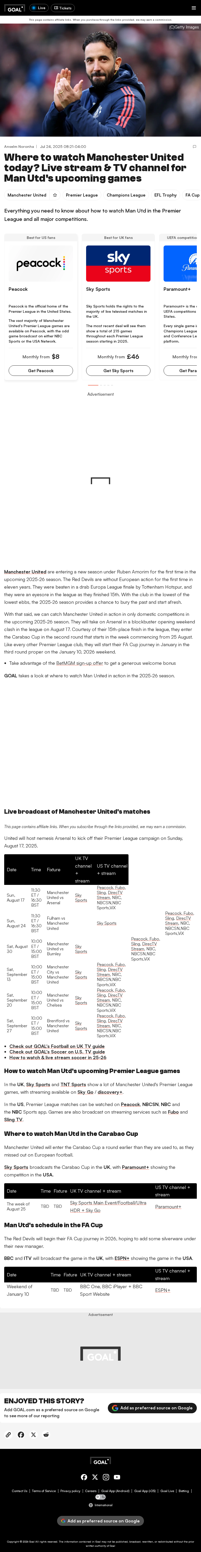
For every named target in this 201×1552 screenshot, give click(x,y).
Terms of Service (44, 1491)
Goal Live (167, 1491)
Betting (184, 1491)
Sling (101, 892)
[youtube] (117, 1478)
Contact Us (19, 1491)
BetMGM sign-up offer (79, 663)
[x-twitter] (95, 1478)
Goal (32, 1541)
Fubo (120, 887)
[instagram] (106, 1478)
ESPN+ (162, 1290)
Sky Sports (81, 897)
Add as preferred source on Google (156, 1407)
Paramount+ (168, 1206)
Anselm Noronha (19, 146)
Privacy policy (70, 1491)
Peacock (105, 887)
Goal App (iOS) (145, 1491)
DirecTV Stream (109, 895)
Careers (90, 1491)
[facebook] (84, 1478)
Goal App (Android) (115, 1491)
